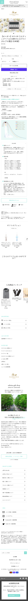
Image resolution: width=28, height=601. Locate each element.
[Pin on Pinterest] (26, 578)
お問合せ (3, 361)
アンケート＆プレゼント (6, 350)
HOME (2, 8)
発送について (14, 76)
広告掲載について (15, 566)
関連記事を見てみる (14, 200)
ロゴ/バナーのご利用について (7, 356)
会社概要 (15, 556)
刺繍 (13, 58)
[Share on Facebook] (23, 578)
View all (14, 228)
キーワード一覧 (4, 353)
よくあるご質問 (4, 358)
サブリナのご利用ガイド (6, 348)
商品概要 (14, 143)
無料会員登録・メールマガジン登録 (14, 456)
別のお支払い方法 (14, 72)
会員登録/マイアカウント (6, 338)
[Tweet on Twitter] (20, 578)
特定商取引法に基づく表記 (15, 559)
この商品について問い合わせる (14, 88)
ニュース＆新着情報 (5, 366)
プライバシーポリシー (15, 563)
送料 (4, 48)
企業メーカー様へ (5, 364)
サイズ (2, 53)
